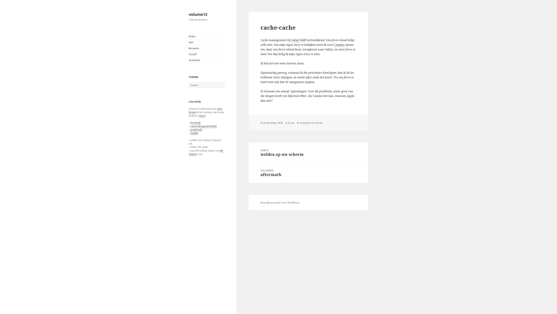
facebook (195, 122)
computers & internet (311, 122)
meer (202, 115)
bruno (291, 122)
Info (191, 42)
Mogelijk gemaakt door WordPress (280, 202)
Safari (295, 40)
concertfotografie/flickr (203, 126)
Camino (339, 45)
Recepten (194, 48)
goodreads (196, 129)
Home (192, 36)
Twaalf (192, 54)
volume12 (198, 14)
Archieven (194, 60)
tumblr (194, 133)
